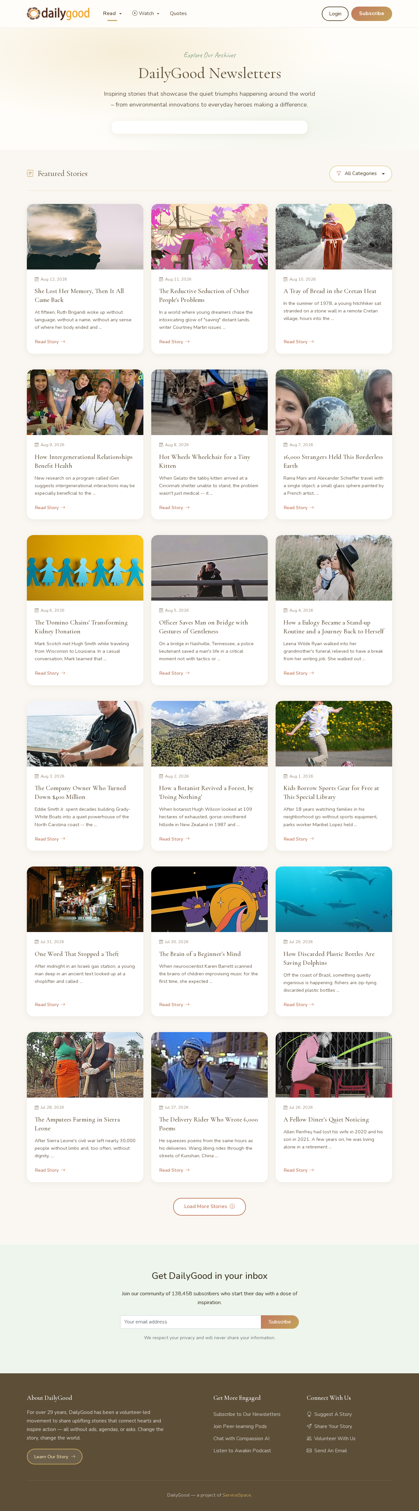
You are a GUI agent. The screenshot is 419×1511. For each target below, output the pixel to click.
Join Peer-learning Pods (240, 1426)
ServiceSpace (237, 1495)
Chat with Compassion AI (241, 1438)
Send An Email (330, 1450)
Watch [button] (147, 13)
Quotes (178, 13)
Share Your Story (333, 1426)
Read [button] (110, 13)
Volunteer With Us (334, 1438)
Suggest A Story (333, 1414)
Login (335, 13)
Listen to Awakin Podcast (242, 1450)
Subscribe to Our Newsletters (247, 1414)
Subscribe (371, 13)
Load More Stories (205, 1206)
